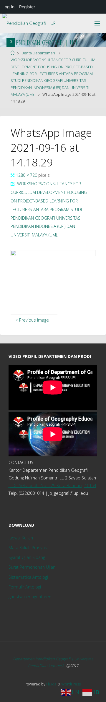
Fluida (51, 684)
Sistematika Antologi (28, 577)
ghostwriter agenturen (30, 596)
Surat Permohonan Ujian (32, 567)
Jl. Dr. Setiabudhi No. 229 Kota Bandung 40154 (52, 485)
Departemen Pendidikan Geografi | (43, 659)
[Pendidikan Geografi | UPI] (29, 21)
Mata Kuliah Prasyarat (29, 547)
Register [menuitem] (27, 6)
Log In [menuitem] (8, 6)
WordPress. (71, 684)
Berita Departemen (38, 53)
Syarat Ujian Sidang (27, 557)
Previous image (34, 320)
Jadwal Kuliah (21, 538)
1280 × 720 (27, 175)
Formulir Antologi (25, 587)
